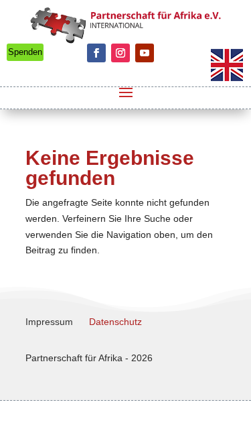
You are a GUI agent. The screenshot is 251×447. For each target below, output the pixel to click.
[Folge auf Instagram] (120, 53)
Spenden (25, 52)
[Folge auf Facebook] (96, 53)
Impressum (49, 321)
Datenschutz (115, 321)
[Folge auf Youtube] (144, 53)
